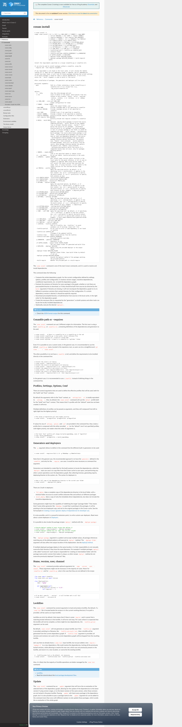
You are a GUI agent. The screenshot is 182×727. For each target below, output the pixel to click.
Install (4, 25)
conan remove (9, 67)
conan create (8, 80)
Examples (5, 36)
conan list (7, 58)
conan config (8, 48)
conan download (9, 83)
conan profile (8, 64)
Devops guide (6, 31)
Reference (5, 39)
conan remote (8, 69)
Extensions (6, 118)
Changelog (5, 132)
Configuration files (8, 116)
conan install (8, 56)
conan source (8, 96)
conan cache (8, 45)
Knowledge (5, 130)
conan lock (8, 61)
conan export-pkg (9, 91)
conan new (8, 93)
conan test (8, 99)
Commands (6, 42)
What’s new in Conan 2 (9, 22)
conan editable (9, 85)
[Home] (34, 19)
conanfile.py (6, 107)
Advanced (66, 7)
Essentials (91, 4)
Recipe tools (6, 113)
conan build (8, 77)
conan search (8, 72)
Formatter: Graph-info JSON (12, 104)
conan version (8, 75)
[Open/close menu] (1, 39)
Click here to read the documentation (82, 13)
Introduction (6, 20)
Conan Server (7, 127)
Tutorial (4, 28)
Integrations (5, 34)
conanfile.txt (7, 110)
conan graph (8, 50)
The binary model (8, 124)
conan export (8, 88)
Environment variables (9, 121)
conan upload (8, 102)
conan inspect (8, 53)
